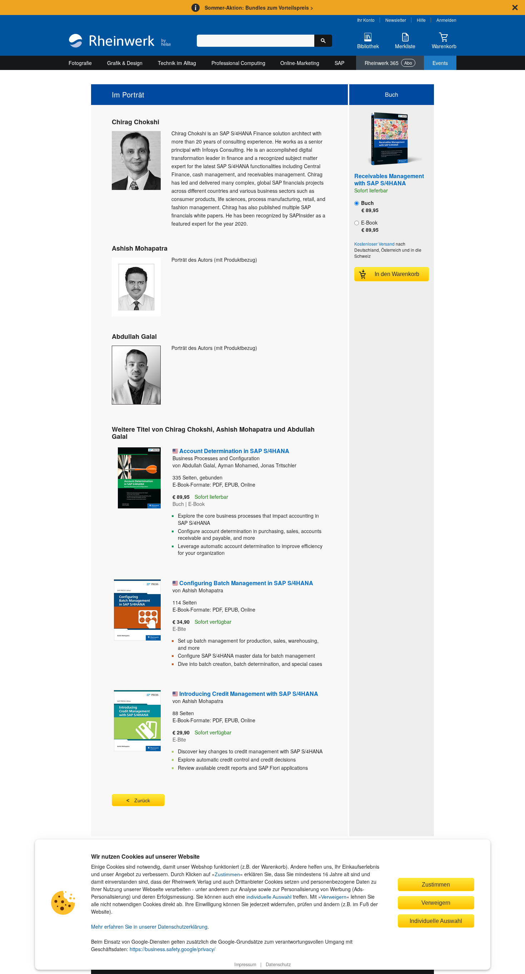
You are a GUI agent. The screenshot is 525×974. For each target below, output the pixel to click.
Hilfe (421, 20)
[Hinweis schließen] (515, 7)
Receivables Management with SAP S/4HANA (389, 179)
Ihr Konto (366, 20)
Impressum (245, 964)
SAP (339, 62)
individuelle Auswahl (268, 897)
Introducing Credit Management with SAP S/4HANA (248, 693)
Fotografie (80, 62)
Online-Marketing (299, 62)
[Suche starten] (323, 41)
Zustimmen (227, 874)
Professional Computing (238, 62)
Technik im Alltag (177, 62)
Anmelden (446, 20)
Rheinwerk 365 (388, 62)
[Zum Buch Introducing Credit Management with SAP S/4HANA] (131, 733)
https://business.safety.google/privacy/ (172, 949)
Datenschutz (278, 964)
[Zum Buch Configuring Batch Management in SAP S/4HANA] (131, 625)
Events (440, 62)
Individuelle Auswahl (436, 921)
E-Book (369, 226)
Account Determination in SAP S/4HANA (230, 454)
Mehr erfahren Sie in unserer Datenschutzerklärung (149, 926)
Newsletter (395, 20)
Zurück (142, 800)
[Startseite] (120, 41)
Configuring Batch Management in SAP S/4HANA (246, 583)
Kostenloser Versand (374, 244)
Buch (369, 206)
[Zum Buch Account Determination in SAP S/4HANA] (131, 504)
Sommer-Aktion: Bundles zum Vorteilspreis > (259, 7)
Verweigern (333, 897)
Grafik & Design (124, 62)
